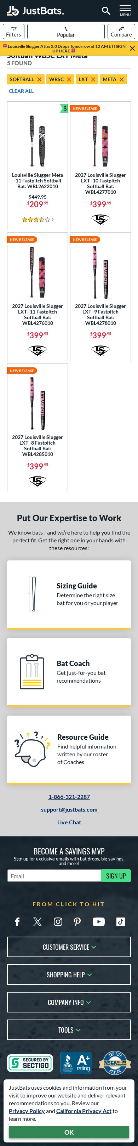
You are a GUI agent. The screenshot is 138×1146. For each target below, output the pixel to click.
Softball (22, 79)
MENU (127, 12)
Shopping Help (66, 974)
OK (69, 1132)
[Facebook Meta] (17, 922)
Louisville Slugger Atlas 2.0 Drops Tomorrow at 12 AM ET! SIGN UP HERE (66, 48)
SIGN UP (116, 875)
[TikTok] (120, 922)
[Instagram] (58, 922)
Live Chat (69, 822)
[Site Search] (105, 11)
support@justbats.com (69, 809)
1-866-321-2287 (69, 796)
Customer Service (66, 946)
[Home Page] (35, 11)
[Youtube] (99, 922)
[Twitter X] (37, 922)
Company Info (66, 1002)
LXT (83, 79)
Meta (109, 79)
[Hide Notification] (132, 48)
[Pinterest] (77, 922)
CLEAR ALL (21, 91)
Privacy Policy (27, 1110)
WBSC (56, 79)
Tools (66, 1029)
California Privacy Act (83, 1110)
